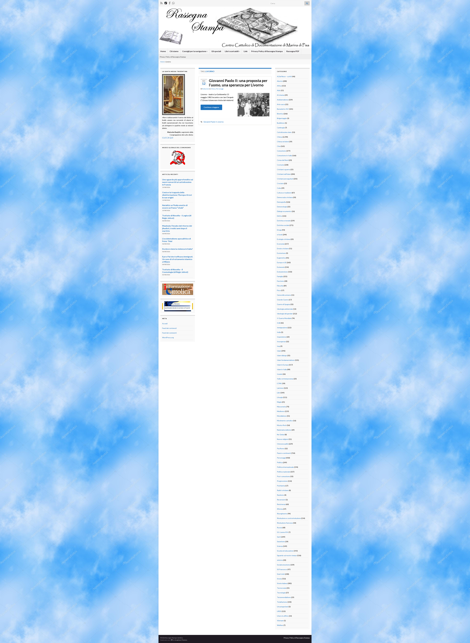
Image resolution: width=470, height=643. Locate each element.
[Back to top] (464, 637)
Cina (278, 146)
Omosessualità (282, 444)
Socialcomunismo (283, 565)
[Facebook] (169, 2)
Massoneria (281, 407)
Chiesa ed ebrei (283, 141)
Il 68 (278, 323)
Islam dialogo (282, 355)
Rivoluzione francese (285, 523)
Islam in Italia (282, 369)
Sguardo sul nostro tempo (287, 555)
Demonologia (282, 207)
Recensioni (281, 500)
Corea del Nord (282, 160)
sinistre (280, 560)
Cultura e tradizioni (284, 193)
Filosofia (280, 286)
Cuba (279, 188)
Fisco (279, 290)
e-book (279, 235)
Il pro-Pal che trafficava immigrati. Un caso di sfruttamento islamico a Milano (177, 259)
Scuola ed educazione (285, 551)
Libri (278, 393)
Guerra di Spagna (283, 304)
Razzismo (280, 495)
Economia (280, 244)
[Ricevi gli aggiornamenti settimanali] (173, 2)
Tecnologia (281, 593)
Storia (279, 579)
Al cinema (280, 95)
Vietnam (280, 621)
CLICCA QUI (167, 137)
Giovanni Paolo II (210, 122)
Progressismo (282, 481)
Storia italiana (282, 583)
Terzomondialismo (284, 597)
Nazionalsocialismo (284, 430)
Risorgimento (282, 514)
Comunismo (281, 151)
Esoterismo (281, 253)
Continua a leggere (211, 107)
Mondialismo (282, 416)
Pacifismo (280, 448)
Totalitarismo (282, 602)
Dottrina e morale (283, 221)
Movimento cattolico (285, 421)
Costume (280, 165)
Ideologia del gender (285, 314)
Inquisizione (281, 337)
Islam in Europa (282, 365)
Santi (279, 537)
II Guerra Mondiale (284, 318)
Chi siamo (174, 51)
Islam (279, 351)
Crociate (280, 183)
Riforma (280, 509)
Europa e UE (281, 262)
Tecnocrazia (281, 588)
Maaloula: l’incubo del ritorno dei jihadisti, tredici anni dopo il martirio (177, 228)
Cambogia (281, 128)
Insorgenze (281, 341)
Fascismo (280, 281)
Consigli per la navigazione (194, 51)
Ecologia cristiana (283, 239)
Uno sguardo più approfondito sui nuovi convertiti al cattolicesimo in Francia (177, 182)
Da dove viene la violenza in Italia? (177, 249)
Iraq (278, 346)
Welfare (280, 625)
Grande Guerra (282, 300)
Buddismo (281, 123)
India (279, 332)
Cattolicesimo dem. (284, 132)
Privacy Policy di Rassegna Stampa (267, 51)
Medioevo (281, 411)
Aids (278, 90)
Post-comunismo (283, 476)
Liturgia (280, 397)
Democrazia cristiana (285, 197)
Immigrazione (282, 328)
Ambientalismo (282, 100)
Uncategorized (282, 607)
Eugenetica (281, 258)
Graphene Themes (181, 640)
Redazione (205, 89)
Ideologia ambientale (285, 309)
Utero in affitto (282, 616)
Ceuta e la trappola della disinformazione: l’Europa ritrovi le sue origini (177, 195)
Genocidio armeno (284, 295)
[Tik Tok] (165, 2)
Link (245, 51)
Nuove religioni (282, 439)
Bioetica (280, 114)
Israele (279, 374)
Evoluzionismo (282, 272)
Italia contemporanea (285, 379)
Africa (279, 86)
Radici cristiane (282, 490)
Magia (279, 402)
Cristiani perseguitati (285, 179)
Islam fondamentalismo (286, 360)
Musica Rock (282, 425)
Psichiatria (281, 486)
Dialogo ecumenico (284, 211)
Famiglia (280, 276)
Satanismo (281, 541)
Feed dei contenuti (169, 328)
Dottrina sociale (283, 225)
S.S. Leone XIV (282, 532)
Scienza (280, 546)
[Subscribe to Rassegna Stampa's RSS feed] (161, 2)
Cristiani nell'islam (284, 174)
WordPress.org (168, 337)
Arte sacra (281, 104)
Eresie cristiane (283, 248)
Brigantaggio (282, 118)
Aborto (279, 81)
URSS (279, 611)
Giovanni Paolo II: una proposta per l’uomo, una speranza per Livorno (238, 82)
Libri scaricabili (232, 51)
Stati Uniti (281, 574)
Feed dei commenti (169, 333)
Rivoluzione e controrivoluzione (289, 518)
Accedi (164, 323)
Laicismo (280, 388)
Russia (279, 527)
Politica (280, 462)
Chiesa (213, 89)
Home (163, 51)
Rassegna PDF (292, 51)
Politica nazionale (283, 472)
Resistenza (281, 504)
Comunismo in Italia (284, 155)
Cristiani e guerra (283, 169)
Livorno (221, 122)
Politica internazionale (285, 467)
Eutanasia (280, 267)
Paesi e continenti (284, 453)
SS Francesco (282, 569)
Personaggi (219, 89)
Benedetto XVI (283, 109)
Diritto (279, 216)
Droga (279, 230)
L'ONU (279, 383)
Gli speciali (216, 51)
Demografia (281, 202)
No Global (280, 434)
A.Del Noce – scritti (284, 76)
